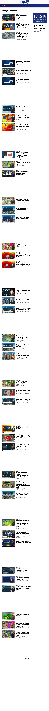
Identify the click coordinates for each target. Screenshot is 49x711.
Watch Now (44, 2)
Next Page (26, 658)
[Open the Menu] (2, 2)
